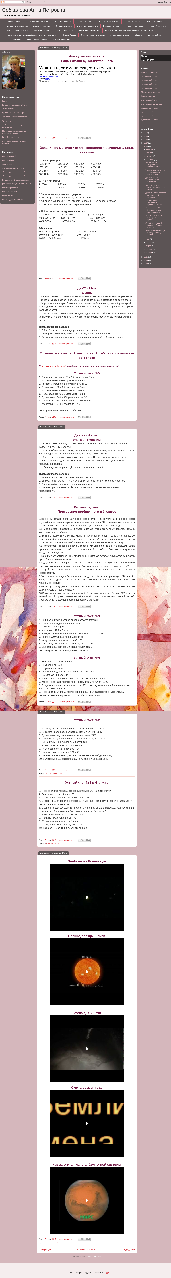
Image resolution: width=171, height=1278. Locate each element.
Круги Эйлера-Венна (10, 137)
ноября (149, 153)
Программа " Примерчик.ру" (13, 113)
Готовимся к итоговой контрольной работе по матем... (155, 187)
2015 (146, 257)
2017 (146, 143)
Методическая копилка (119, 35)
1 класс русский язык (62, 21)
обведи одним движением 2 (13, 176)
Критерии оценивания (61, 39)
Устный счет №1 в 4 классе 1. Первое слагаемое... (153, 225)
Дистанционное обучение (37, 39)
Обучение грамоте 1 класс (37, 21)
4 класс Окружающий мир (17, 30)
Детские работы (154, 35)
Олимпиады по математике (89, 30)
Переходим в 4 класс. (112, 26)
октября (149, 156)
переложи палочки (9, 192)
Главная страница (14, 21)
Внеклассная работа (64, 30)
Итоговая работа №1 (54, 366)
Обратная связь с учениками (93, 35)
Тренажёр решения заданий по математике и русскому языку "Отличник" (14, 119)
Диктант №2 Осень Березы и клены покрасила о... (153, 180)
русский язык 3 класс (150, 116)
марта (148, 246)
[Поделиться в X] (84, 138)
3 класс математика (64, 26)
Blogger (106, 1273)
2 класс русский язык (133, 21)
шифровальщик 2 (9, 156)
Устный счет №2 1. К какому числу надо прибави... (154, 218)
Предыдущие (128, 1249)
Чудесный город (69, 35)
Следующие (45, 1249)
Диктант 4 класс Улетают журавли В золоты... (155, 195)
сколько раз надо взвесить (13, 168)
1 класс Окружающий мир (108, 21)
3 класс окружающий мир (87, 26)
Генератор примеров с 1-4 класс (15, 105)
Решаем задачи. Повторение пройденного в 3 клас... (155, 202)
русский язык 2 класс (150, 112)
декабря (149, 149)
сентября (150, 160)
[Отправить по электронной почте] (79, 138)
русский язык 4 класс (150, 120)
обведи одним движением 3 (13, 172)
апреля (149, 242)
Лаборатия (138, 35)
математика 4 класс (54, 774)
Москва (144, 56)
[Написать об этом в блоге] (81, 138)
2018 (146, 140)
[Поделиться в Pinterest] (89, 138)
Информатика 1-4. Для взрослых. (15, 180)
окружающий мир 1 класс (151, 104)
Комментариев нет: (66, 138)
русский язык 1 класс (150, 108)
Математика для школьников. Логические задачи (14, 132)
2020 (146, 133)
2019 (146, 136)
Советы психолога (14, 39)
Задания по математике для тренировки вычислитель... (155, 172)
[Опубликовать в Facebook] (86, 138)
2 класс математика (155, 21)
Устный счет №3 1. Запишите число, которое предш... (153, 210)
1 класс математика (84, 21)
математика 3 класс (149, 84)
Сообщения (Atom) (93, 1256)
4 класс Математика (157, 26)
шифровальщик (8, 160)
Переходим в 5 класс (42, 30)
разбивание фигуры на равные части (17, 184)
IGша (4, 101)
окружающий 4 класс (54, 1243)
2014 (146, 260)
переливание (7, 196)
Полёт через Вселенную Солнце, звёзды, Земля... (155, 233)
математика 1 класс (149, 76)
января (149, 253)
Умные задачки (8, 109)
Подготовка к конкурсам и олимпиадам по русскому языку (129, 30)
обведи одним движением (12, 200)
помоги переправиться (11, 188)
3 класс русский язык (41, 26)
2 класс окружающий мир (17, 26)
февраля (150, 249)
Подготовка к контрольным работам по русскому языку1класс (32, 35)
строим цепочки (8, 164)
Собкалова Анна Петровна (33, 10)
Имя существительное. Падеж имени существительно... (154, 164)
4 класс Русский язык (135, 26)
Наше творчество (148, 96)
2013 (146, 264)
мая (148, 239)
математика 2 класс (149, 80)
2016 (146, 146)
